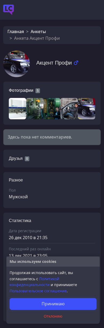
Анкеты (38, 31)
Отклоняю (53, 316)
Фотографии (21, 90)
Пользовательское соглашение (38, 290)
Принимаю (53, 304)
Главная (15, 31)
